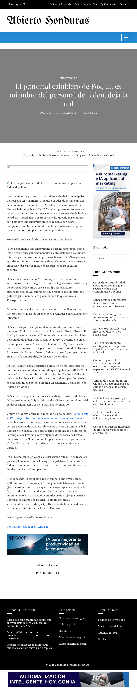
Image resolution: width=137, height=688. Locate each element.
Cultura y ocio (67, 624)
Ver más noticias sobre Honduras (27, 526)
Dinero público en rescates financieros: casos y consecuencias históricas (109, 302)
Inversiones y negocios (73, 637)
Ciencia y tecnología (71, 618)
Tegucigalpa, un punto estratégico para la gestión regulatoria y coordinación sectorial (110, 347)
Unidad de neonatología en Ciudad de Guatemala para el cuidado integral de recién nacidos (111, 385)
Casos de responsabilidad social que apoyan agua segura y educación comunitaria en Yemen (109, 287)
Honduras (65, 631)
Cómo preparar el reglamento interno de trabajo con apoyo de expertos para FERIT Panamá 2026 (111, 366)
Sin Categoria (68, 78)
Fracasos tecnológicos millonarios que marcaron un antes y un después (111, 317)
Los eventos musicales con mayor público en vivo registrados (109, 331)
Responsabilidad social (73, 643)
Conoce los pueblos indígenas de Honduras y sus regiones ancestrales (111, 429)
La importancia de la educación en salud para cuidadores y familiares (108, 415)
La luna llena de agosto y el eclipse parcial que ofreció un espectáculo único (111, 401)
